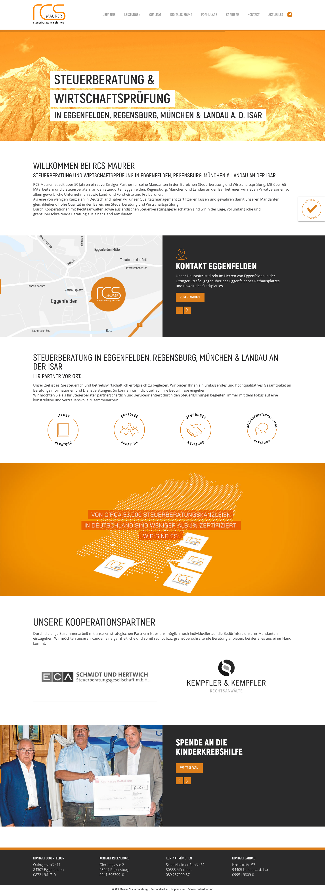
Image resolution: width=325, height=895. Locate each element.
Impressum (178, 889)
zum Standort (190, 297)
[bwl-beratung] (262, 429)
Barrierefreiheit (159, 889)
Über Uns (109, 15)
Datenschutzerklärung (200, 889)
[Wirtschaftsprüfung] (311, 209)
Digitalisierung (181, 15)
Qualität (155, 15)
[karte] (162, 529)
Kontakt (254, 15)
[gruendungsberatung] (195, 429)
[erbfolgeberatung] (129, 429)
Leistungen (132, 15)
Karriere (232, 15)
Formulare (209, 15)
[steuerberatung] (63, 429)
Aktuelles (275, 15)
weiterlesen (189, 768)
